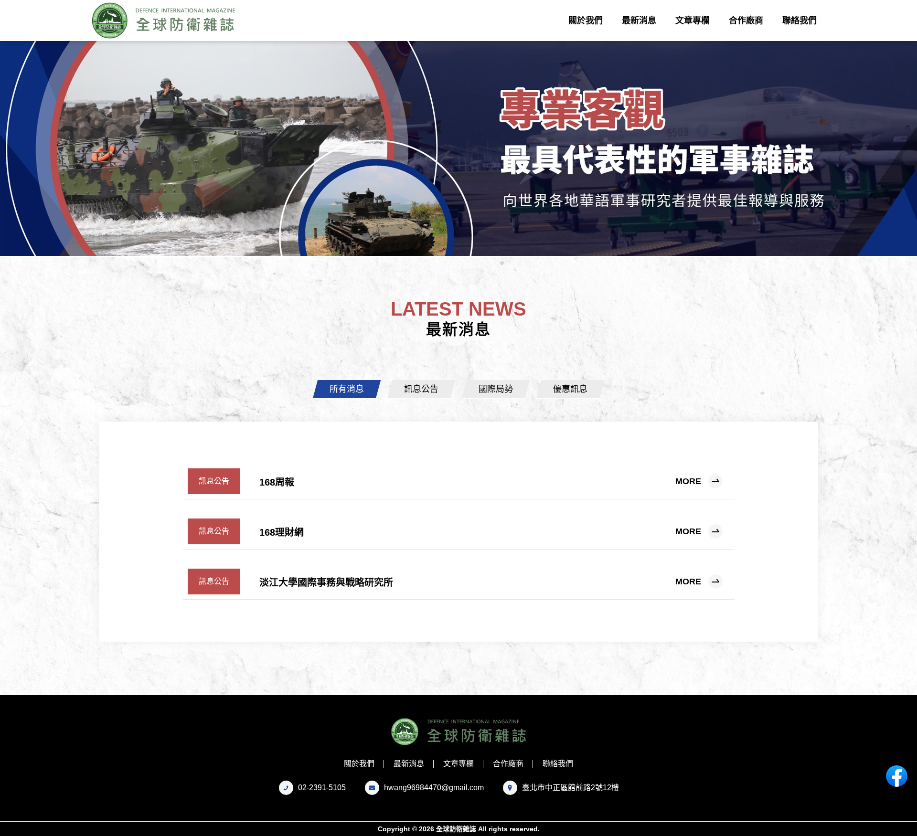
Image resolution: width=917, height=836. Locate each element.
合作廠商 (746, 20)
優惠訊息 (570, 389)
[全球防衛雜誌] (166, 20)
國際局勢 (496, 389)
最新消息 (639, 20)
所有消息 (347, 389)
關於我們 (585, 20)
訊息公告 (421, 389)
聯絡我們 (799, 20)
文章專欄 (692, 20)
